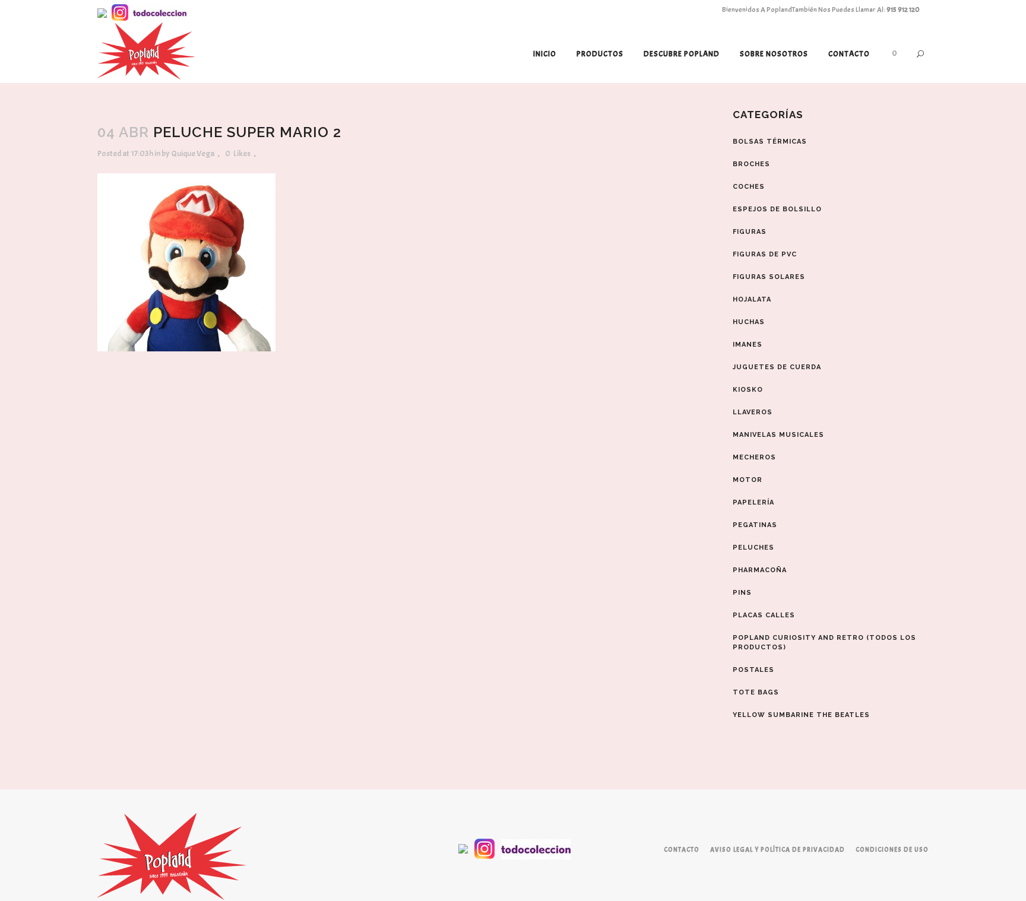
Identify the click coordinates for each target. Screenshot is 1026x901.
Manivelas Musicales (778, 435)
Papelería (753, 502)
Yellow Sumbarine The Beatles (801, 715)
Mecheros (754, 457)
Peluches (753, 547)
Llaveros (752, 412)
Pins (742, 593)
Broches (751, 164)
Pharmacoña (760, 570)
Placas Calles (764, 615)
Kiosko (748, 390)
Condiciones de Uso (892, 849)
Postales (753, 670)
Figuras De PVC (765, 254)
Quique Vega (192, 153)
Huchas (749, 322)
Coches (749, 187)
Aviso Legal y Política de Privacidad (777, 849)
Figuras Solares (769, 277)
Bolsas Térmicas (770, 141)
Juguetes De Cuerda (777, 367)
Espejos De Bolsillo (777, 209)
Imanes (747, 344)
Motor (747, 480)
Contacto (681, 849)
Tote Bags (756, 692)
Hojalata (752, 299)
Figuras (750, 232)
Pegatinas (755, 525)
